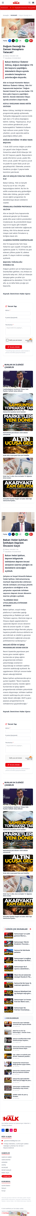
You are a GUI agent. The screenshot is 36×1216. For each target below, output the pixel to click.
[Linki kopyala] (20, 40)
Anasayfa (6, 15)
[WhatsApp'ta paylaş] (16, 40)
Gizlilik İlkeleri (6, 1185)
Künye (3, 1191)
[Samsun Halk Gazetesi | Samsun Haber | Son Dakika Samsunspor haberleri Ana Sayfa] (16, 2)
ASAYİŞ (4, 1165)
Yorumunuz (9, 325)
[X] (7, 1130)
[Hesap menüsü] (33, 2)
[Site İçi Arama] (29, 3)
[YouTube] (15, 1130)
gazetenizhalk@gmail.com (12, 1141)
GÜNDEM (4, 1162)
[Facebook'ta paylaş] (9, 40)
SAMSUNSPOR (6, 1160)
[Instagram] (11, 1130)
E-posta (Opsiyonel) (11, 317)
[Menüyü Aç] (3, 2)
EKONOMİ (14, 15)
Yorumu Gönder (15, 347)
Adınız (7, 310)
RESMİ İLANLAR (6, 1170)
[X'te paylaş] (13, 40)
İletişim (4, 1188)
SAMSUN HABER (7, 1157)
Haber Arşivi (5, 1172)
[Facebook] (3, 1130)
